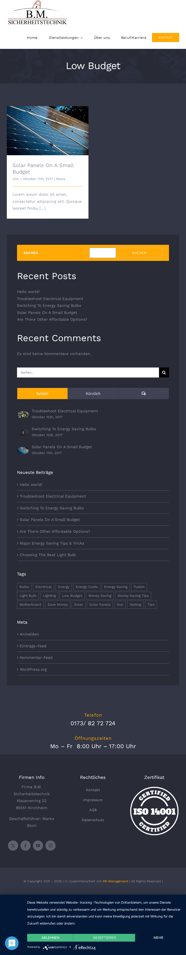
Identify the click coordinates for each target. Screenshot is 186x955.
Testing (135, 604)
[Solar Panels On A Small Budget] (23, 450)
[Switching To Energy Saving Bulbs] (23, 432)
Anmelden (29, 634)
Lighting (49, 596)
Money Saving (99, 596)
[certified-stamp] (154, 788)
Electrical (43, 587)
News (60, 179)
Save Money (58, 604)
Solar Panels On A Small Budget (47, 126)
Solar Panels (99, 604)
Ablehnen (50, 937)
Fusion (139, 587)
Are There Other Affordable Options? (52, 319)
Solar (78, 604)
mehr (158, 937)
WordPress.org (33, 669)
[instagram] (50, 845)
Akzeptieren (104, 937)
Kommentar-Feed (36, 657)
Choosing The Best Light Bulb (48, 554)
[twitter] (13, 845)
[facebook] (25, 845)
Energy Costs (87, 587)
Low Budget (72, 596)
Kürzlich (93, 393)
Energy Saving (115, 587)
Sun (120, 604)
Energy (63, 587)
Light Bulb (28, 596)
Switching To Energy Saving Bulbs (49, 305)
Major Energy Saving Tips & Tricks (52, 543)
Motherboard (30, 604)
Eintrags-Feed (33, 646)
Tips (150, 604)
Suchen (31, 253)
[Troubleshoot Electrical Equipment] (23, 414)
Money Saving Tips (133, 596)
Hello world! (28, 291)
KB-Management (115, 881)
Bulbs (24, 587)
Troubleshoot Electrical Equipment (50, 298)
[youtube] (38, 845)
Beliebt (42, 393)
